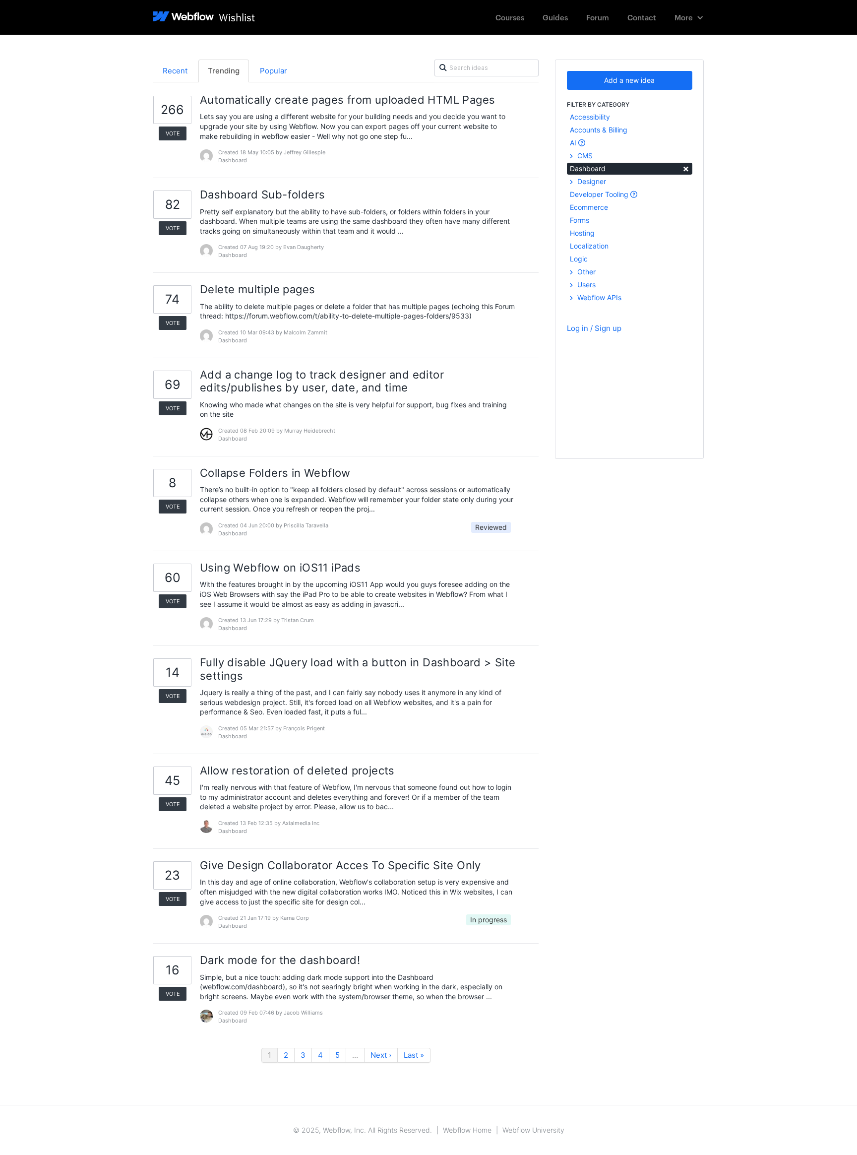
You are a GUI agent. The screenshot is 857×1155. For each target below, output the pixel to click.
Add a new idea (629, 80)
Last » (414, 1055)
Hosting (582, 233)
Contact (641, 17)
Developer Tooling (600, 194)
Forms (579, 220)
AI (574, 142)
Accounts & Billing (598, 130)
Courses (509, 17)
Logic (579, 259)
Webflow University (533, 1130)
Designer (590, 181)
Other (585, 271)
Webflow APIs (598, 297)
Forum (597, 17)
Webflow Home (467, 1130)
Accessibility (590, 117)
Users (585, 284)
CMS (584, 155)
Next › (380, 1055)
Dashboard (629, 168)
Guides (555, 17)
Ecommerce (589, 207)
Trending (224, 70)
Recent (175, 70)
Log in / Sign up (594, 328)
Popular (273, 70)
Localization (589, 246)
